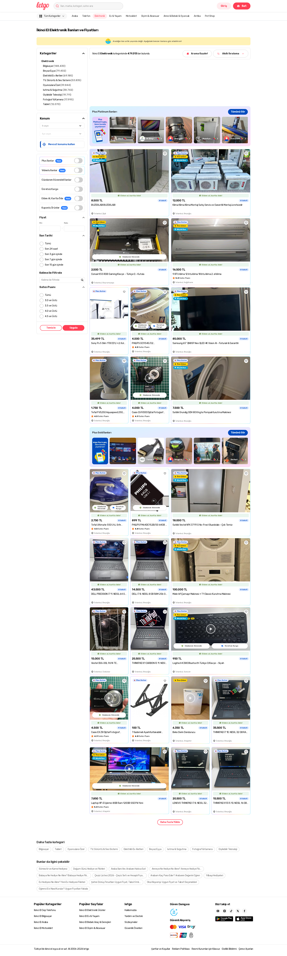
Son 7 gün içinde (53, 259)
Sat (244, 5)
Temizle (51, 327)
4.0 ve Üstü (51, 311)
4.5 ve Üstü (51, 316)
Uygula (74, 327)
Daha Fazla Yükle (170, 822)
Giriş (224, 5)
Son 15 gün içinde (54, 264)
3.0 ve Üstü (51, 300)
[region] (170, 130)
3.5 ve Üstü (51, 305)
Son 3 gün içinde (53, 254)
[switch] (78, 160)
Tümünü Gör (238, 111)
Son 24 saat (51, 248)
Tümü (48, 243)
